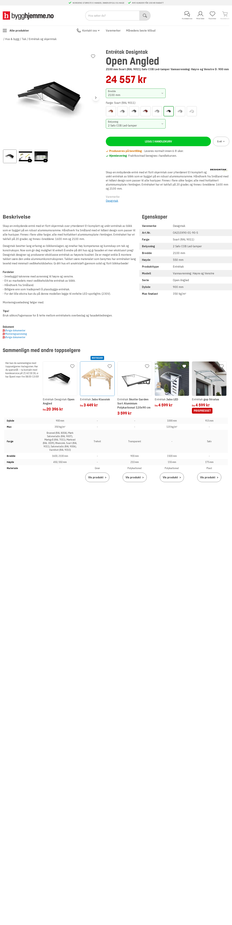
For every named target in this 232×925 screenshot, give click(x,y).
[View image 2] (25, 156)
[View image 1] (10, 156)
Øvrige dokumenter (15, 330)
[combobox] (135, 93)
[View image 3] (41, 156)
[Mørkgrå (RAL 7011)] (134, 111)
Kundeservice (187, 18)
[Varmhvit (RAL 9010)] (192, 111)
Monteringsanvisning (16, 333)
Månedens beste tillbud (140, 30)
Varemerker (113, 30)
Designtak (112, 200)
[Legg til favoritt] (93, 56)
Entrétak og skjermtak (43, 39)
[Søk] (144, 16)
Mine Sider (200, 18)
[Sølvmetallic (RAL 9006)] (180, 111)
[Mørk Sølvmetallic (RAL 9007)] (122, 111)
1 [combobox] (219, 141)
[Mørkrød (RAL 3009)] (145, 111)
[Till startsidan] (28, 15)
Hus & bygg (12, 39)
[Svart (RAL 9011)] (169, 111)
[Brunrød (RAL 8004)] (111, 111)
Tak (24, 39)
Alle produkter (19, 30)
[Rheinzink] (157, 111)
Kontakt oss (89, 30)
